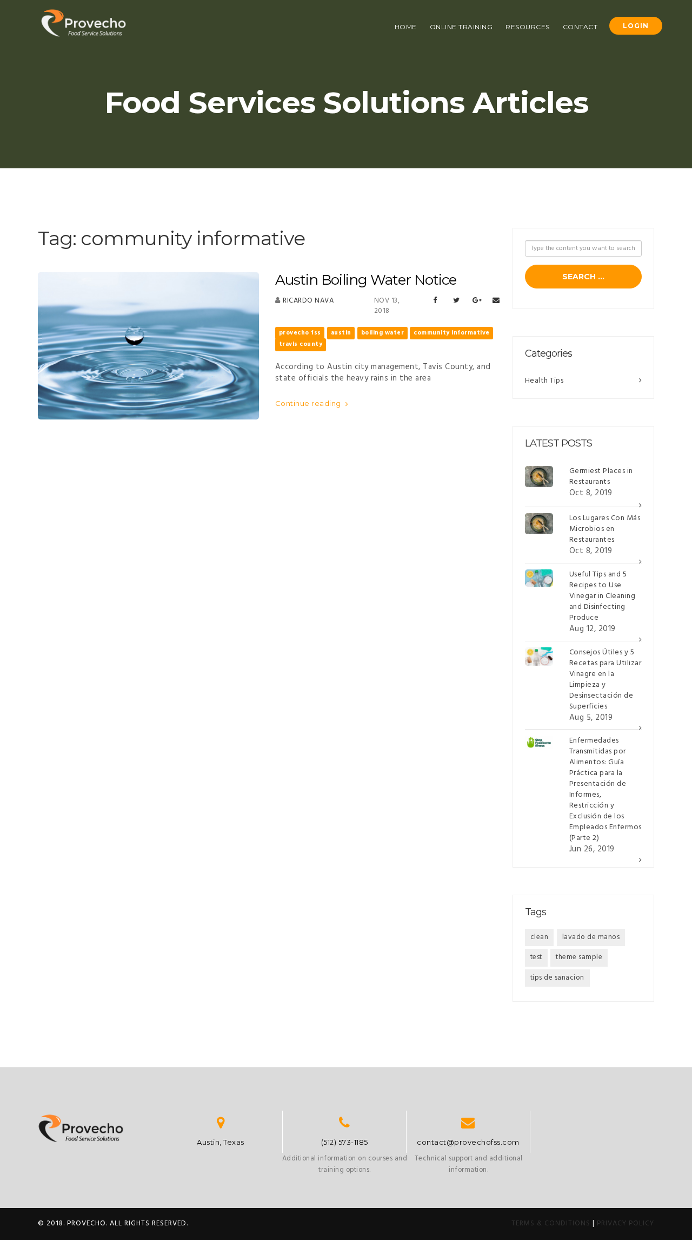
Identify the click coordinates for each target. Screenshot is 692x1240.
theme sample (579, 957)
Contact (580, 27)
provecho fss (300, 333)
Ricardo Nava (308, 300)
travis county (301, 344)
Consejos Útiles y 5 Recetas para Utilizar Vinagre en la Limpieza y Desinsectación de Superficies (605, 679)
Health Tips (544, 381)
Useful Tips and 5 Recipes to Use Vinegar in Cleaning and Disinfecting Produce (602, 596)
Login (636, 26)
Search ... (583, 276)
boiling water (382, 333)
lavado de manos (591, 937)
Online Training (461, 27)
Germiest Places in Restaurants (601, 476)
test (536, 957)
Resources (527, 27)
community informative (452, 333)
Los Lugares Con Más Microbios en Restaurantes (605, 529)
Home (406, 27)
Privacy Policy (625, 1223)
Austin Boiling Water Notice (365, 279)
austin (341, 333)
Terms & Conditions (550, 1223)
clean (539, 937)
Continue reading (309, 403)
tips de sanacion (557, 977)
